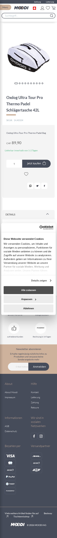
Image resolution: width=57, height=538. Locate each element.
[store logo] (21, 7)
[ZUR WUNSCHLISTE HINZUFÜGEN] (26, 175)
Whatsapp (30, 186)
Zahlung (37, 2)
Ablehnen (28, 308)
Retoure (35, 407)
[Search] (51, 14)
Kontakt (35, 392)
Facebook (44, 186)
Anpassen (26, 299)
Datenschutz (11, 431)
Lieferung (50, 2)
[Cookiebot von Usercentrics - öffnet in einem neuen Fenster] (40, 228)
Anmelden (39, 366)
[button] (35, 8)
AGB (7, 426)
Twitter (37, 186)
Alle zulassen (28, 290)
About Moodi (11, 392)
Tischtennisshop (21, 516)
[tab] (28, 214)
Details (10, 214)
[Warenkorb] (53, 8)
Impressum (10, 397)
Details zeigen (39, 280)
